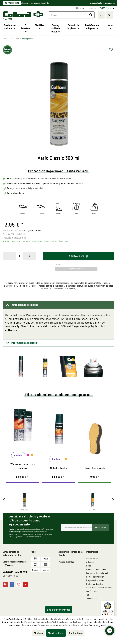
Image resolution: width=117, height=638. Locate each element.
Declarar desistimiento (58, 609)
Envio (88, 565)
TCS (87, 595)
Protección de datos (94, 584)
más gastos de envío (33, 230)
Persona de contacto (66, 562)
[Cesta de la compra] (109, 15)
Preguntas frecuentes (95, 580)
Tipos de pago (91, 598)
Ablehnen (39, 633)
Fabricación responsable (96, 569)
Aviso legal (90, 562)
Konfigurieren (75, 633)
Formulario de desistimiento (97, 573)
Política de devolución (95, 576)
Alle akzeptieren (56, 633)
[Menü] (112, 602)
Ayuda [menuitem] (91, 8)
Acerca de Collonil (93, 558)
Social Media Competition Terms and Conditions (99, 589)
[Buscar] (91, 15)
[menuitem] (80, 8)
